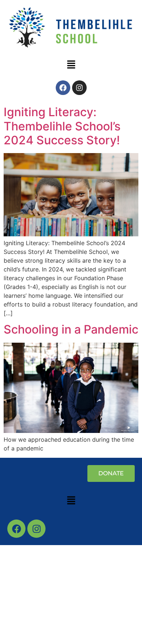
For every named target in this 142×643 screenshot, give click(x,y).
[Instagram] (79, 87)
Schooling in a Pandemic (71, 329)
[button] (71, 65)
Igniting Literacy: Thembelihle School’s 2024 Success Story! (62, 126)
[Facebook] (63, 87)
